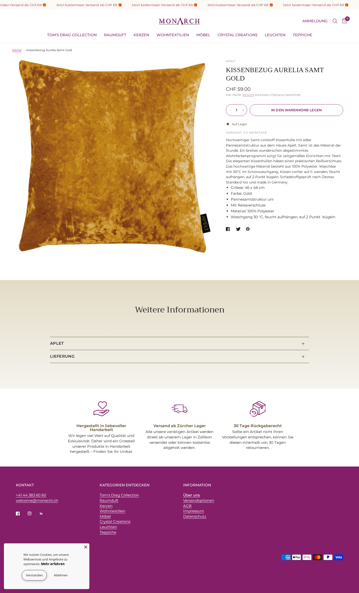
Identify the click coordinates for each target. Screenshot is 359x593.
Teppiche (302, 35)
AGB (187, 505)
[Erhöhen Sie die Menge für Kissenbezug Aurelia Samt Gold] (243, 110)
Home (16, 50)
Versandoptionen (198, 500)
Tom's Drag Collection (72, 35)
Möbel (203, 35)
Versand (248, 95)
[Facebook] (21, 513)
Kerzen (141, 35)
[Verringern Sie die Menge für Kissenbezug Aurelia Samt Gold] (229, 110)
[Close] (85, 547)
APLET (57, 343)
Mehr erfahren (33, 564)
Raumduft (115, 35)
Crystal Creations (237, 35)
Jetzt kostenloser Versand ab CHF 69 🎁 (77, 5)
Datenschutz (194, 516)
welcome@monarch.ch (37, 500)
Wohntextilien (173, 35)
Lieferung (62, 356)
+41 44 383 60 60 (31, 495)
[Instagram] (33, 513)
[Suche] (335, 21)
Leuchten (275, 35)
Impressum (193, 511)
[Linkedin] (44, 513)
